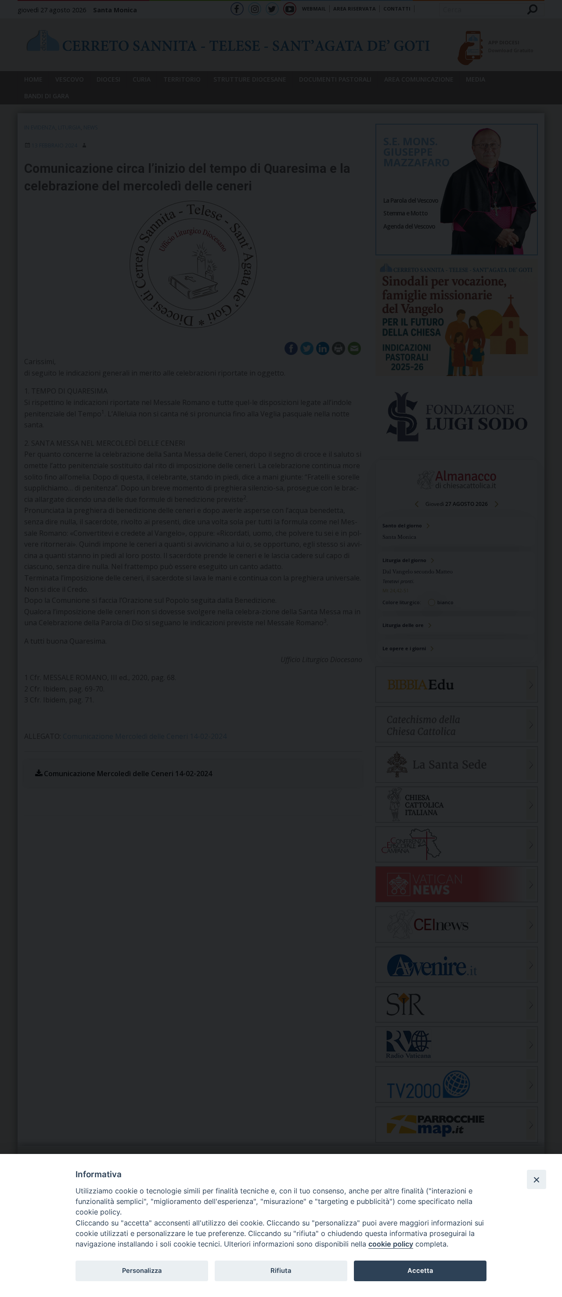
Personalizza (142, 1271)
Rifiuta (280, 1271)
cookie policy (390, 1244)
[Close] (536, 1179)
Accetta (420, 1271)
